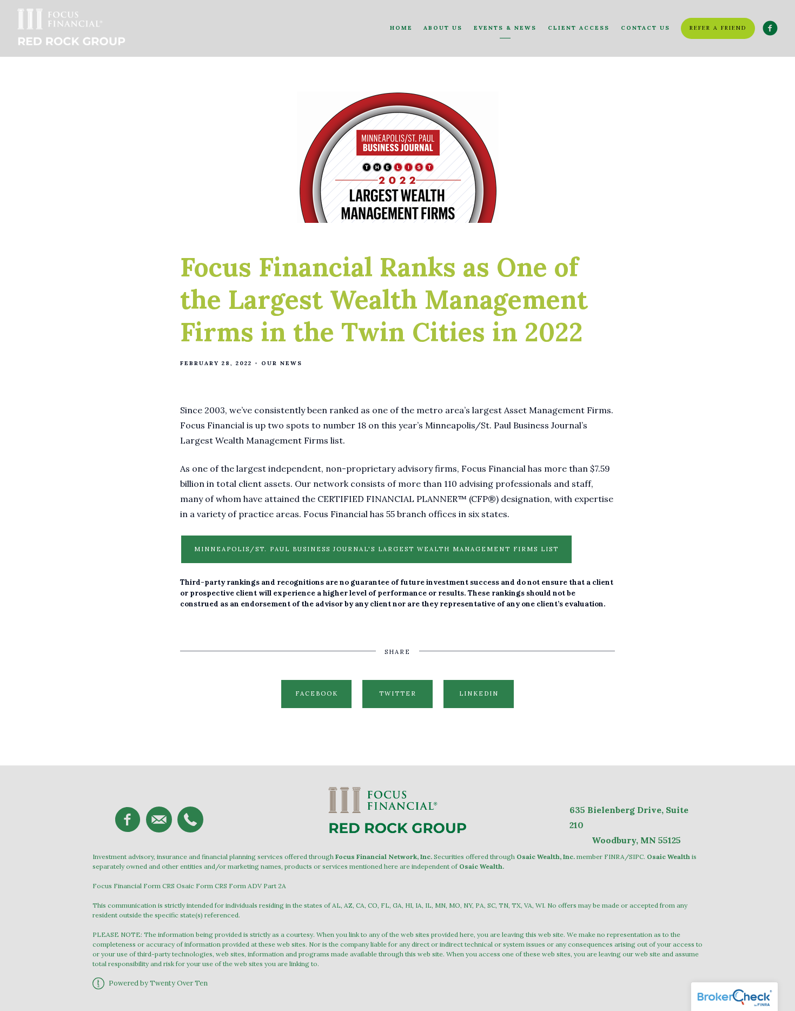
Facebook (316, 693)
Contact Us (645, 27)
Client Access (579, 27)
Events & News (505, 27)
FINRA (614, 857)
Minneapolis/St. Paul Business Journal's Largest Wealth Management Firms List (376, 549)
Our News (281, 363)
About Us (442, 27)
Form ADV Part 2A (257, 886)
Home (401, 27)
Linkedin (479, 693)
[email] (159, 819)
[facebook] (128, 819)
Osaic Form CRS (201, 886)
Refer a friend (718, 27)
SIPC (636, 857)
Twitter (397, 693)
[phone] (190, 819)
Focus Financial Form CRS (133, 886)
